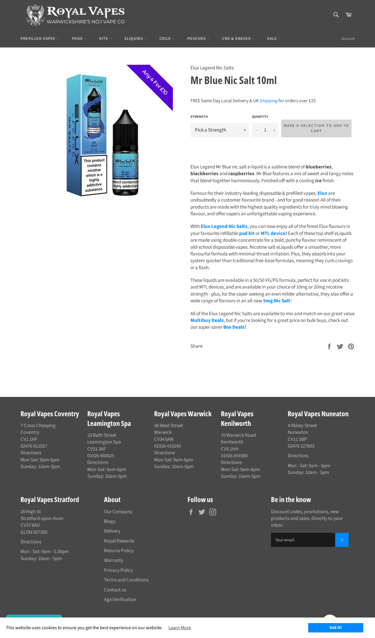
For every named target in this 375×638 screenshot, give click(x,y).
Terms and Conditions (126, 580)
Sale (272, 39)
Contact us (115, 589)
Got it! (336, 628)
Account (348, 38)
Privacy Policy (118, 570)
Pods (78, 39)
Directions (31, 452)
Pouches (197, 39)
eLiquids (134, 39)
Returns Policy (119, 550)
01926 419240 (167, 446)
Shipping (268, 101)
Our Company (118, 511)
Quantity (260, 117)
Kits (104, 39)
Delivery (112, 531)
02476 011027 (34, 446)
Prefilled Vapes (39, 39)
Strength (199, 117)
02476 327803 (301, 446)
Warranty (113, 560)
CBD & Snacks (237, 39)
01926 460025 (100, 455)
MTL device (273, 233)
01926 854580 (234, 455)
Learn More (179, 628)
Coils (165, 39)
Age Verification (120, 599)
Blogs (109, 521)
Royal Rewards (119, 541)
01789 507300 (34, 532)
